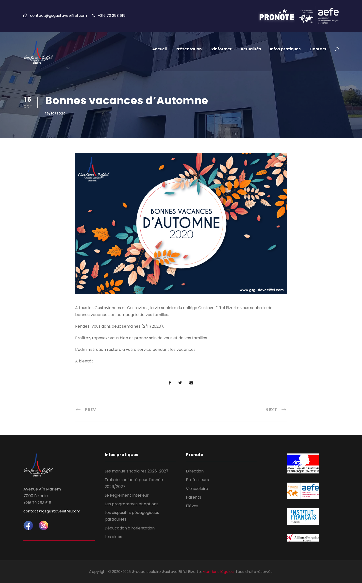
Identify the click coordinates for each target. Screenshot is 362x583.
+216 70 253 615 (112, 15)
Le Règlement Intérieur (127, 495)
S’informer (221, 49)
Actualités (251, 49)
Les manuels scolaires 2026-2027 (136, 471)
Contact (318, 49)
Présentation (189, 49)
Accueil (159, 49)
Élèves (192, 506)
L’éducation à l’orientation (130, 528)
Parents (193, 497)
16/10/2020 (55, 113)
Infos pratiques (285, 49)
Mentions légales (218, 571)
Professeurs (197, 480)
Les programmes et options (131, 504)
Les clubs (113, 537)
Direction (195, 471)
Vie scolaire (197, 488)
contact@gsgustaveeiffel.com (51, 511)
